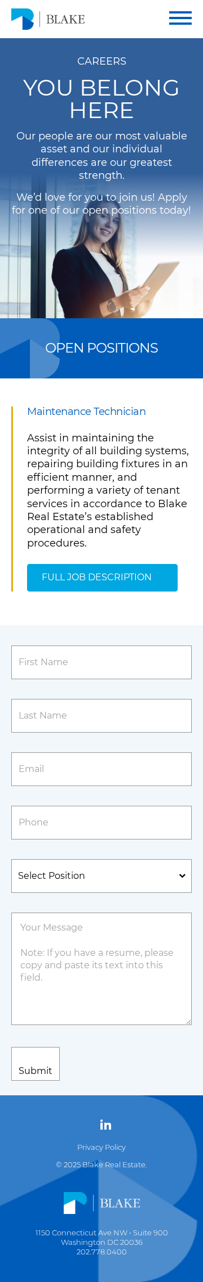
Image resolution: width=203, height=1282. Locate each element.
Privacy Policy (101, 1147)
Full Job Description (97, 577)
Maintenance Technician (86, 411)
